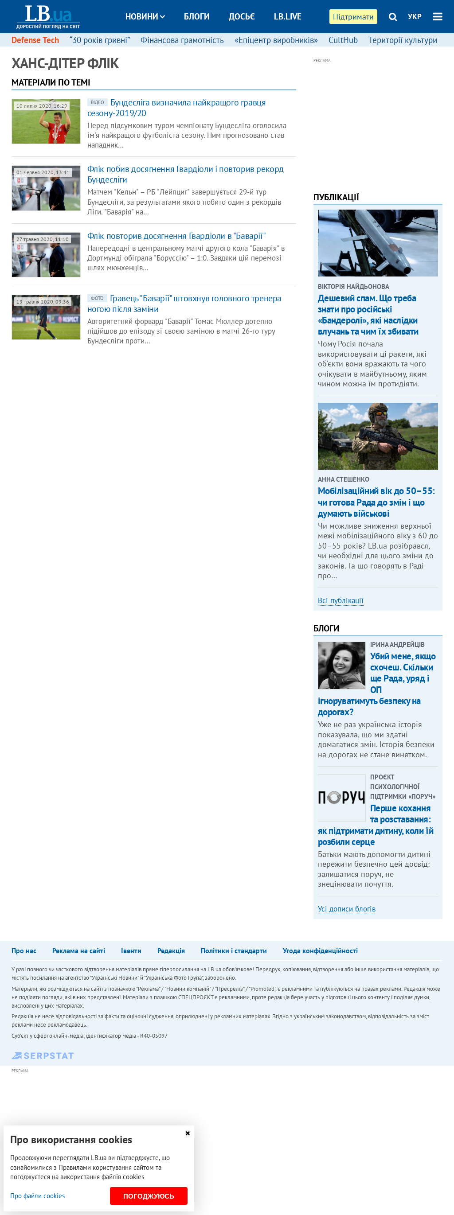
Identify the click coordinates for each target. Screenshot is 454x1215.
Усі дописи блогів (347, 909)
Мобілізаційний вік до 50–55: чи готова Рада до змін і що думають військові (376, 502)
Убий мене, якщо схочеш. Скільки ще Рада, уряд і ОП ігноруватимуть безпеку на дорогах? (377, 684)
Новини (141, 16)
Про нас (24, 950)
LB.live (287, 16)
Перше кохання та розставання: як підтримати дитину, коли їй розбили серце (376, 825)
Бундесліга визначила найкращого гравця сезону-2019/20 (176, 108)
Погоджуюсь (148, 1196)
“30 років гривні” (100, 40)
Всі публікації (341, 600)
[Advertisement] (378, 121)
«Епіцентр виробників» (276, 40)
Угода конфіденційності (320, 950)
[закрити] (187, 1133)
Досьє (242, 16)
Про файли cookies (37, 1196)
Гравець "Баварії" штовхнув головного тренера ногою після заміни (184, 303)
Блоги (197, 16)
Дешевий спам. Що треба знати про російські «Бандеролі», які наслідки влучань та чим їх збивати (368, 315)
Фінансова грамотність (182, 40)
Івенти (131, 950)
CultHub (343, 40)
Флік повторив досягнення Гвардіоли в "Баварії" (176, 235)
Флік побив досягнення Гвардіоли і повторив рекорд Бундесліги (185, 174)
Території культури (402, 40)
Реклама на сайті (78, 950)
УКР (415, 16)
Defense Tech (35, 40)
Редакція (171, 950)
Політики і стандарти (234, 950)
